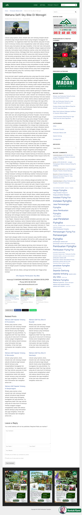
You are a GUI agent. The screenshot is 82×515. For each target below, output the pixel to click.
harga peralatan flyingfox (61, 195)
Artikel (42, 5)
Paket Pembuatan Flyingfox (61, 229)
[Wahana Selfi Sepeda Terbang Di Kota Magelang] (12, 292)
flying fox (67, 187)
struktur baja (64, 277)
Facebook (18, 310)
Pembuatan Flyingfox (58, 129)
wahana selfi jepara (69, 282)
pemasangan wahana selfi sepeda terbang (64, 243)
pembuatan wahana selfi (59, 257)
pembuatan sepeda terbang (59, 252)
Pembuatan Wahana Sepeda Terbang (61, 263)
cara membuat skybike (58, 187)
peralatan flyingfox (61, 265)
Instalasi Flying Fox (62, 197)
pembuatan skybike (57, 256)
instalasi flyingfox (62, 201)
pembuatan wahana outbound (68, 256)
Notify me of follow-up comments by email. (17, 454)
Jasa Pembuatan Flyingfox (60, 212)
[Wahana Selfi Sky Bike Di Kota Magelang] (28, 292)
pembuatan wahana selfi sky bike (61, 261)
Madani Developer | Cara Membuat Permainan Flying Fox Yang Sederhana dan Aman (62, 175)
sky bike (57, 277)
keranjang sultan (61, 225)
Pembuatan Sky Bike (70, 254)
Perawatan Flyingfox (57, 268)
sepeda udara (72, 274)
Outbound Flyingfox (57, 227)
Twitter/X (26, 310)
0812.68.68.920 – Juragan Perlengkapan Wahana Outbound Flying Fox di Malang (64, 156)
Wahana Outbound (58, 282)
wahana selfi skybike (59, 286)
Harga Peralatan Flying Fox (60, 192)
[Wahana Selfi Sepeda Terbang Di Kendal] (43, 292)
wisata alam (67, 286)
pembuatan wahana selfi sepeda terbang (63, 259)
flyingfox (71, 187)
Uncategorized (57, 139)
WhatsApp (33, 310)
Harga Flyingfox (60, 190)
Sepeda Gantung (57, 136)
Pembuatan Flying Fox (63, 250)
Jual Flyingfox (57, 216)
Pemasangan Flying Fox (64, 231)
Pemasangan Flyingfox (60, 237)
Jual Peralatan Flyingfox (61, 220)
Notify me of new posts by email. (15, 458)
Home (36, 5)
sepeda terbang (60, 273)
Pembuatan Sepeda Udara (59, 254)
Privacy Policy (53, 5)
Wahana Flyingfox (61, 280)
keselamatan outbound (70, 225)
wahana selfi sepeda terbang (61, 284)
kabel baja (55, 225)
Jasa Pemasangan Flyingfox (61, 206)
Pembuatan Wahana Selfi (16, 10)
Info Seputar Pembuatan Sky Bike (28, 276)
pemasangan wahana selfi (60, 241)
